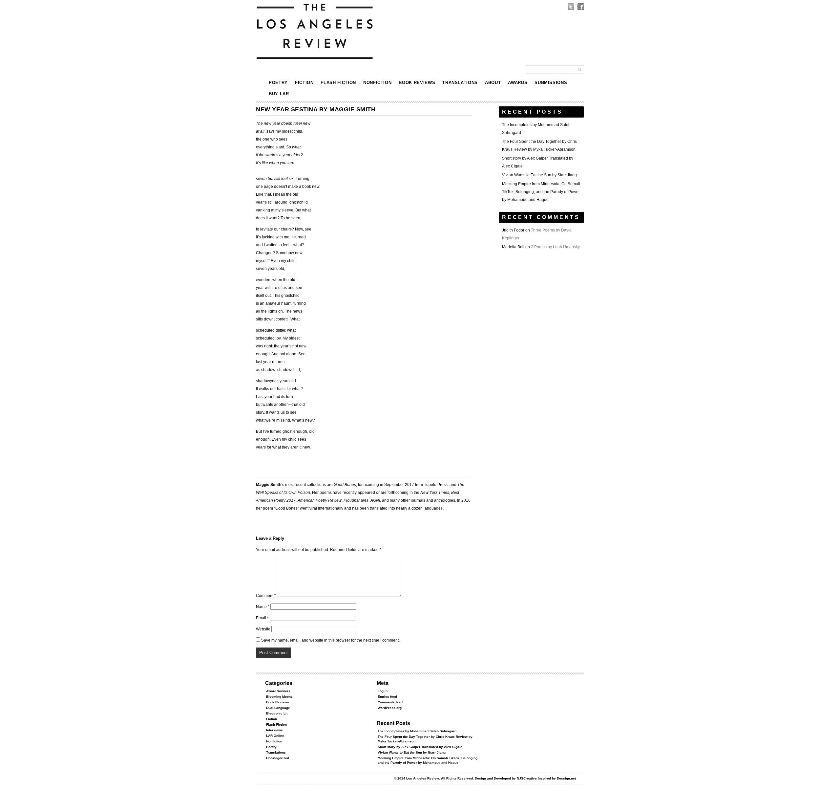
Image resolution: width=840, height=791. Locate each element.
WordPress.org (390, 708)
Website (263, 629)
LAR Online (275, 735)
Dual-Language (278, 708)
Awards (517, 82)
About (493, 82)
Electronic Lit (276, 713)
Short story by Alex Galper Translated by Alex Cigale (420, 747)
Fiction (304, 82)
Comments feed (390, 702)
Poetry (278, 82)
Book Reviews (417, 82)
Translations (460, 82)
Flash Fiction (338, 82)
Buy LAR (279, 93)
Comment (266, 595)
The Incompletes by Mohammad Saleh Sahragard (417, 731)
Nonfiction (377, 82)
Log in (383, 691)
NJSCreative (527, 778)
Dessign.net (566, 778)
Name (262, 606)
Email (262, 618)
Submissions (551, 82)
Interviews (274, 730)
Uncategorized (277, 758)
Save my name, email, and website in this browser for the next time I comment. (330, 640)
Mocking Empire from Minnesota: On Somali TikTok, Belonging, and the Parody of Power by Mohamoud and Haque (541, 192)
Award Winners (278, 691)
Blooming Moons (279, 696)
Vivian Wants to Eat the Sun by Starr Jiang (539, 175)
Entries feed (387, 696)
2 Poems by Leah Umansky (555, 247)
